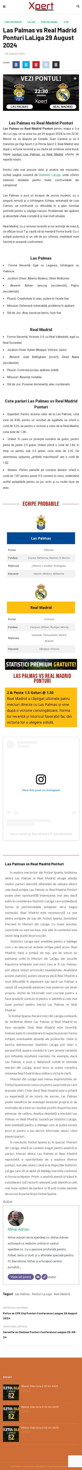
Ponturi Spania (49, 22)
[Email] (38, 1277)
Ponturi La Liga (42, 1294)
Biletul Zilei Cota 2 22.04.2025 (40, 1406)
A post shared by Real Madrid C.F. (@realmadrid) (41, 833)
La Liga (31, 22)
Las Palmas (22, 1294)
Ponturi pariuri (13, 22)
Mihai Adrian (18, 1229)
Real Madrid (62, 1294)
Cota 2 (26, 1390)
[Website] (45, 1277)
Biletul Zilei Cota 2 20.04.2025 (40, 1427)
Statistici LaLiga (49, 175)
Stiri (66, 22)
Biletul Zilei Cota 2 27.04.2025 (39, 1386)
